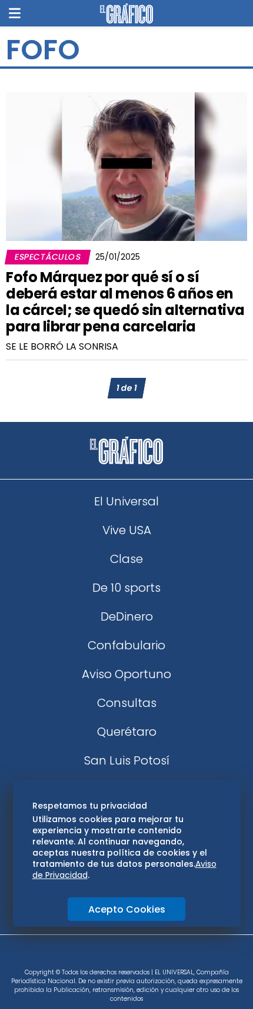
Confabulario (126, 645)
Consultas (127, 703)
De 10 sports (126, 587)
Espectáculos (48, 257)
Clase (126, 559)
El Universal (126, 501)
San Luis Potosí (126, 760)
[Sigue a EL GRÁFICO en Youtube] (139, 955)
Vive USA (126, 530)
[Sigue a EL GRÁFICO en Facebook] (114, 955)
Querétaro (127, 731)
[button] (15, 13)
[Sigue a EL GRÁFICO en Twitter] (122, 955)
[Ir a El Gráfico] (126, 14)
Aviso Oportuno (126, 674)
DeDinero (127, 616)
